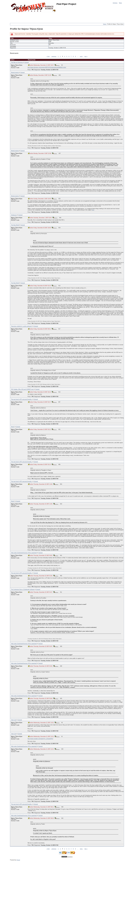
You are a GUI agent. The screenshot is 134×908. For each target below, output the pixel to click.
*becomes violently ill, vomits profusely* (21, 326)
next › (81, 56)
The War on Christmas (17, 62)
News (120, 3)
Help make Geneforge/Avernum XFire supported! (24, 552)
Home (104, 24)
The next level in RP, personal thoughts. (21, 399)
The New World (15, 225)
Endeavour (14, 215)
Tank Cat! (13, 720)
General (27, 62)
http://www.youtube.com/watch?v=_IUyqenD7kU (40, 738)
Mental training (15, 72)
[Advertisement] (43, 17)
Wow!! (12, 426)
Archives (115, 3)
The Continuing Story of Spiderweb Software (22, 589)
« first (48, 56)
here (93, 210)
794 (32, 69)
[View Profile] (57, 65)
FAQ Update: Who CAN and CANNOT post (22, 389)
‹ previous (53, 56)
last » (86, 56)
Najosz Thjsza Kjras (16, 65)
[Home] (34, 7)
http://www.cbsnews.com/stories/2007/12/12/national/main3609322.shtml (47, 67)
